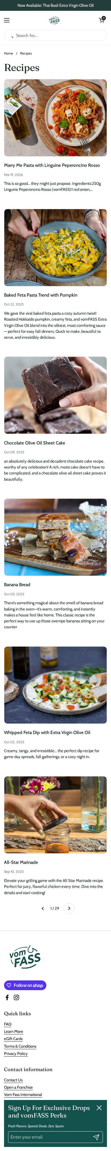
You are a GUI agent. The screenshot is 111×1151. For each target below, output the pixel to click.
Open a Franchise (18, 1087)
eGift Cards (13, 1038)
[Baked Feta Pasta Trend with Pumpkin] (55, 247)
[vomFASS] (54, 20)
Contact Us (13, 1080)
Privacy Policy (16, 1053)
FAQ (7, 1024)
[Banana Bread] (55, 537)
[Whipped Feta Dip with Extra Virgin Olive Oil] (55, 685)
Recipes (26, 53)
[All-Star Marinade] (55, 815)
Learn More (13, 1031)
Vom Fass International (23, 1094)
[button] (101, 20)
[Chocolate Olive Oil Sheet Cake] (55, 395)
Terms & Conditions (20, 1046)
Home (8, 53)
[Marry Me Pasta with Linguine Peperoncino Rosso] (55, 118)
